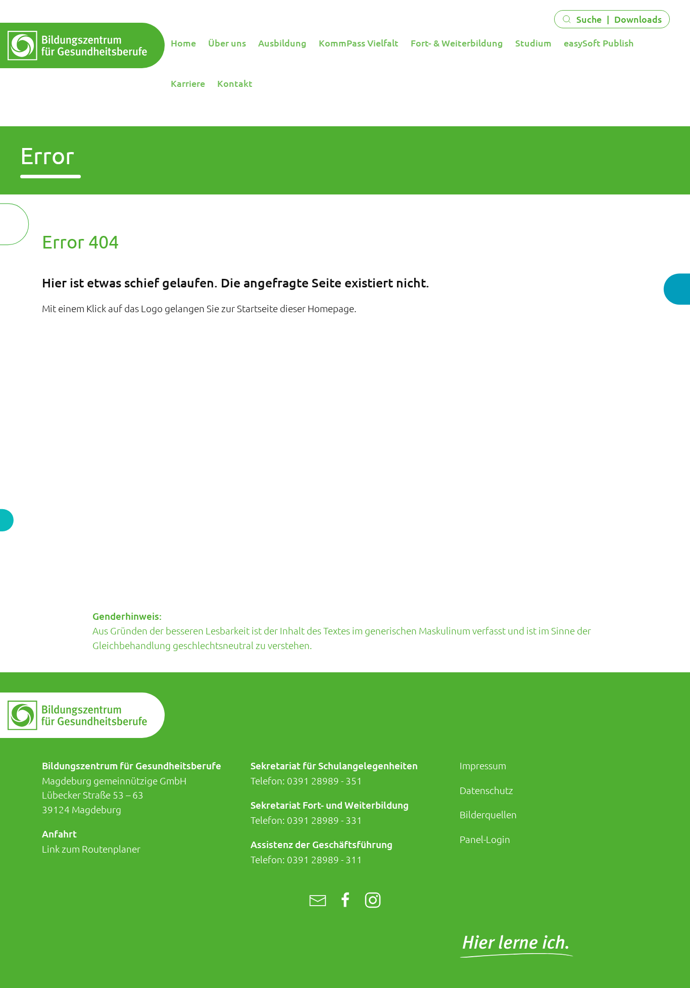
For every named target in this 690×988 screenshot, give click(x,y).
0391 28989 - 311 (324, 859)
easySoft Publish (598, 42)
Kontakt (235, 83)
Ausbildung (282, 42)
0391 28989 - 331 (324, 820)
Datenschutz (486, 790)
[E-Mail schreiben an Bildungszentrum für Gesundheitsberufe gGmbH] (318, 900)
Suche (589, 19)
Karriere (188, 83)
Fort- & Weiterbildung (457, 42)
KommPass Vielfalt (359, 42)
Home (183, 42)
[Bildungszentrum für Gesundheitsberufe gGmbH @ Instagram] (372, 900)
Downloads (638, 19)
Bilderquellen (488, 814)
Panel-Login (485, 839)
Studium (533, 42)
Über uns (227, 42)
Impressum (483, 765)
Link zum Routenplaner (91, 849)
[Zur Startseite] (77, 46)
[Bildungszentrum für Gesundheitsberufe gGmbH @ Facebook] (345, 900)
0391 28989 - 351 (324, 780)
